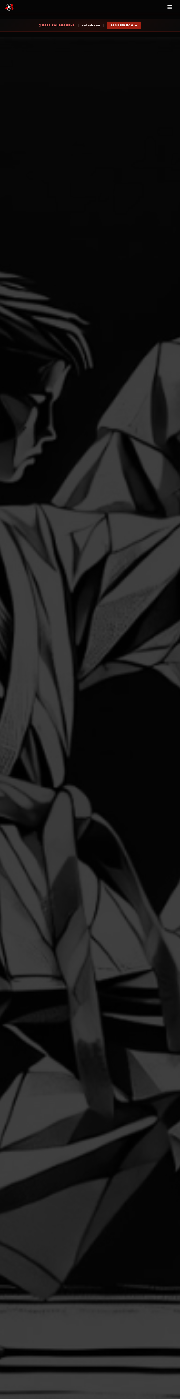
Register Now (122, 25)
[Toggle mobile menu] (169, 7)
